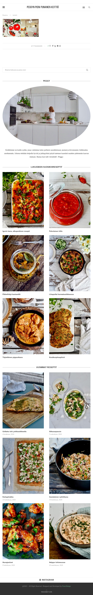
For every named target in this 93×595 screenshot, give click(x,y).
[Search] (89, 7)
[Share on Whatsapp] (60, 46)
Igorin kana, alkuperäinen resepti (16, 231)
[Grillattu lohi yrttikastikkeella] (23, 400)
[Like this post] (50, 46)
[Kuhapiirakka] (23, 466)
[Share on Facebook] (52, 46)
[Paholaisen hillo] (69, 200)
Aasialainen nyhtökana (58, 497)
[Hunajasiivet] (23, 531)
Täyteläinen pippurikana (13, 357)
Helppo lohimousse (57, 562)
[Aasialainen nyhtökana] (69, 466)
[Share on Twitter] (55, 46)
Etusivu (5, 15)
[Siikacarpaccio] (69, 400)
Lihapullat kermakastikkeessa (61, 294)
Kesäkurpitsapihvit (57, 357)
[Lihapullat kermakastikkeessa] (69, 263)
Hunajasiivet (8, 562)
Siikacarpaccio (55, 431)
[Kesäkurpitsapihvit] (69, 326)
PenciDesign (66, 586)
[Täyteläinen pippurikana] (23, 326)
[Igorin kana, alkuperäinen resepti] (23, 200)
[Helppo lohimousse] (69, 531)
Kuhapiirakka (8, 497)
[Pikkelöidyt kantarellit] (23, 263)
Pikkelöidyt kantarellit (11, 294)
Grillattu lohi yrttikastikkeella (14, 431)
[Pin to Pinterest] (57, 46)
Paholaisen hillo (55, 231)
